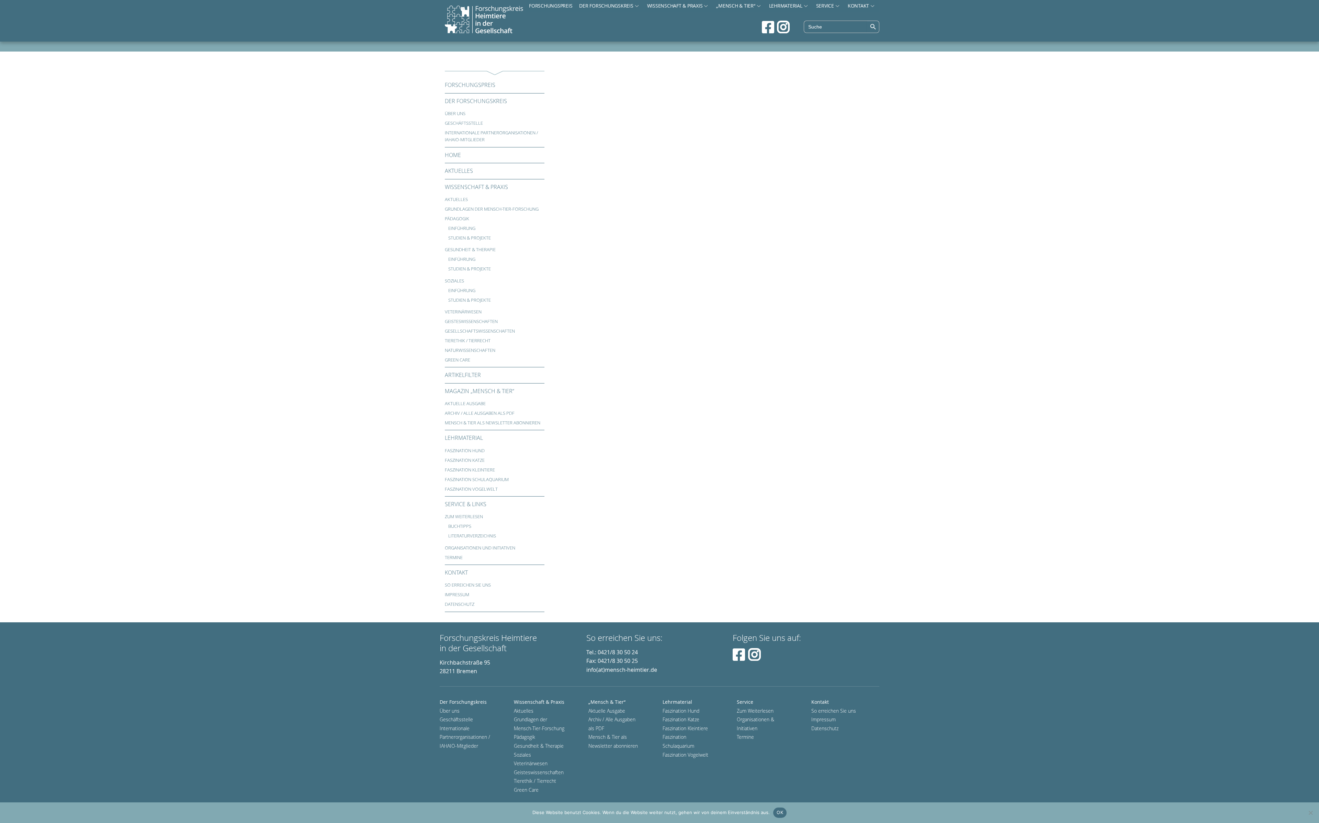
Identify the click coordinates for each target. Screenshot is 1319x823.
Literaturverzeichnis (472, 536)
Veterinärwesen (463, 312)
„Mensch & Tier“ (735, 5)
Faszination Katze (465, 460)
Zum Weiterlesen (464, 517)
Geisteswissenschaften (471, 321)
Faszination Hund (465, 451)
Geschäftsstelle (464, 123)
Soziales (454, 281)
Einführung (461, 228)
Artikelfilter (463, 375)
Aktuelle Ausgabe (465, 404)
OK (780, 812)
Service (825, 5)
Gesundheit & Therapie (470, 250)
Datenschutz (459, 604)
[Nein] (1310, 812)
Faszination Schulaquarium (477, 479)
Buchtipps (459, 526)
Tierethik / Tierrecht (468, 341)
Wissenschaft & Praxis (675, 5)
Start (484, 20)
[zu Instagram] (783, 27)
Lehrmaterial (785, 5)
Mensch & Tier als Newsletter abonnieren (492, 423)
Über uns (455, 113)
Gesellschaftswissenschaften (480, 331)
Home (453, 155)
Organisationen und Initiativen (480, 548)
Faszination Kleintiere (470, 470)
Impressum (457, 595)
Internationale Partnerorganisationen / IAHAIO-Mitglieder (491, 136)
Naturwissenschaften (470, 350)
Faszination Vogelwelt (471, 489)
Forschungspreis (550, 5)
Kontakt (858, 5)
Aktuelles (459, 171)
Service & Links (465, 504)
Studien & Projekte (469, 238)
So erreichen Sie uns (468, 585)
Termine (454, 557)
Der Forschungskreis (606, 5)
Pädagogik (457, 219)
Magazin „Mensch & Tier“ (479, 391)
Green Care (457, 360)
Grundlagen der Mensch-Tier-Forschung (492, 209)
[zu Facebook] (768, 27)
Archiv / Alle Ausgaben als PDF (480, 413)
